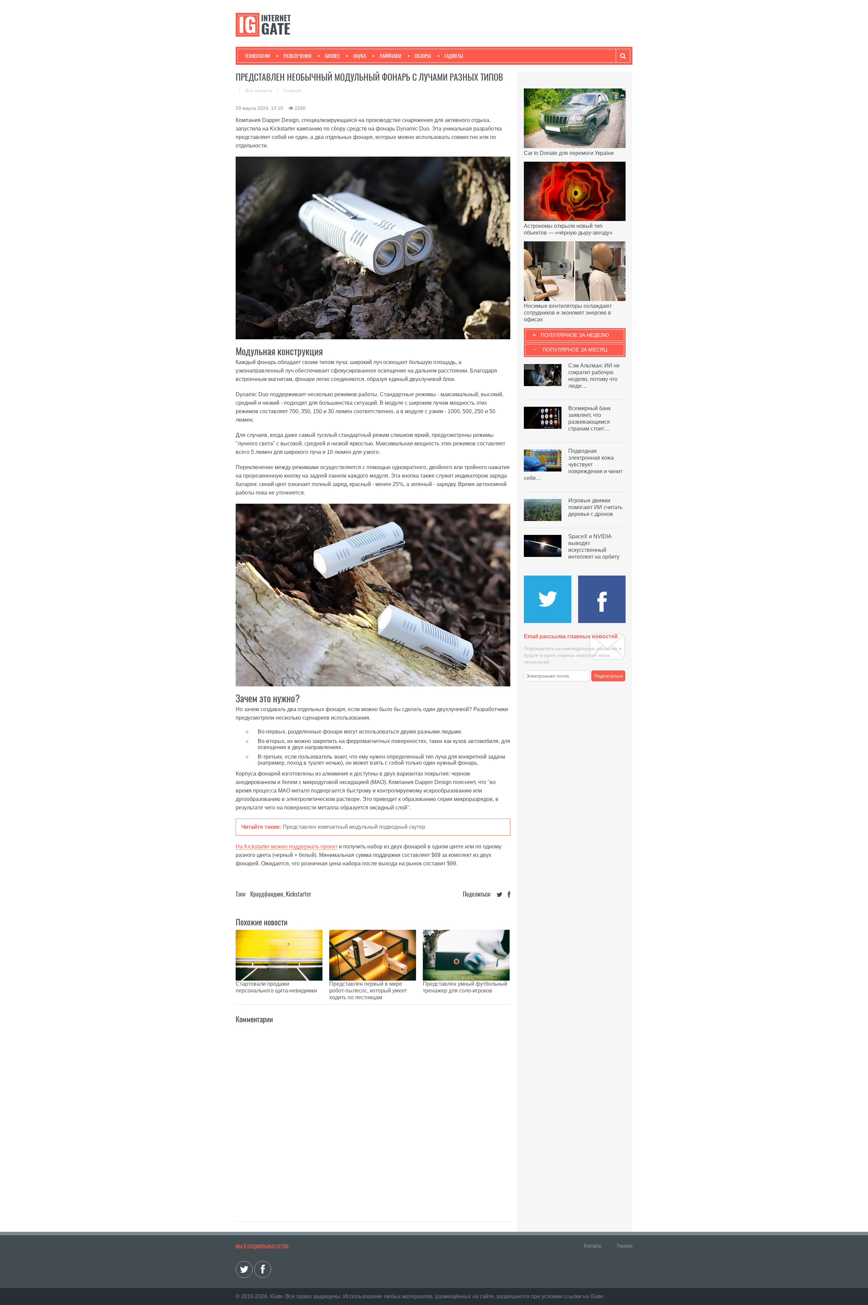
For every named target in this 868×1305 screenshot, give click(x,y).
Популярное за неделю (575, 335)
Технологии (257, 56)
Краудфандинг (266, 894)
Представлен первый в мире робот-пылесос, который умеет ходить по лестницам (368, 990)
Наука (359, 56)
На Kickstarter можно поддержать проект (286, 846)
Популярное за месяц (574, 350)
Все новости (259, 90)
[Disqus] (373, 1115)
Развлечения (297, 56)
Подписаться (608, 676)
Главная (292, 90)
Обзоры (423, 56)
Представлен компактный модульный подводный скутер (354, 827)
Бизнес (332, 56)
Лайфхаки (390, 56)
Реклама (624, 1245)
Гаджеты (454, 56)
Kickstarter (298, 894)
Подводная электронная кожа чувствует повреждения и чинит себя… (573, 464)
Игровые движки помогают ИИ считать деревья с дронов (595, 507)
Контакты (592, 1245)
